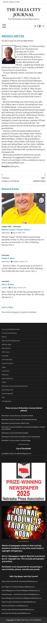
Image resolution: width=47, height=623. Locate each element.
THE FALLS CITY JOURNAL (23, 12)
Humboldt (5, 356)
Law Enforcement (7, 363)
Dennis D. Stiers (8, 258)
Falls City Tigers (6, 344)
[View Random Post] (35, 26)
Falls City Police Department (11, 341)
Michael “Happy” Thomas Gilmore (16, 229)
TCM (3, 397)
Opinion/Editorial (7, 378)
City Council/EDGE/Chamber (11, 329)
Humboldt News (7, 359)
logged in (16, 312)
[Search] (43, 26)
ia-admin (5, 288)
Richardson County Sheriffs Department (15, 386)
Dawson (4, 337)
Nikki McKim (28, 41)
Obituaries (14, 166)
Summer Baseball (7, 394)
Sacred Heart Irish (7, 390)
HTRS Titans (5, 352)
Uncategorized (6, 401)
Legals (4, 367)
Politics (4, 382)
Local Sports (6, 371)
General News (7, 226)
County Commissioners (9, 333)
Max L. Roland (8, 284)
